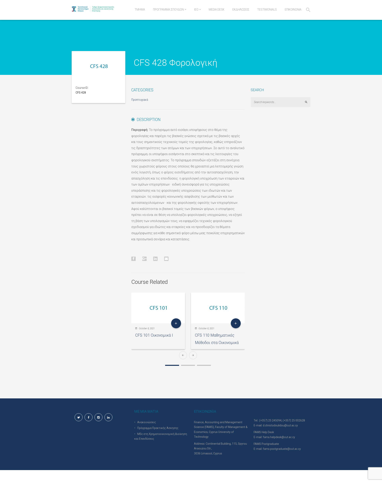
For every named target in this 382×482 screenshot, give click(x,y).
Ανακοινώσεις (146, 422)
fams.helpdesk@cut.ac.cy (279, 437)
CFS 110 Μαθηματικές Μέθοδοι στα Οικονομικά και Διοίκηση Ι (217, 342)
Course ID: (82, 87)
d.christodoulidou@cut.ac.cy (280, 425)
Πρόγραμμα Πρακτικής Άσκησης (157, 428)
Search (307, 102)
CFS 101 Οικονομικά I (154, 335)
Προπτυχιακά (139, 99)
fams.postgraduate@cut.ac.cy (282, 448)
